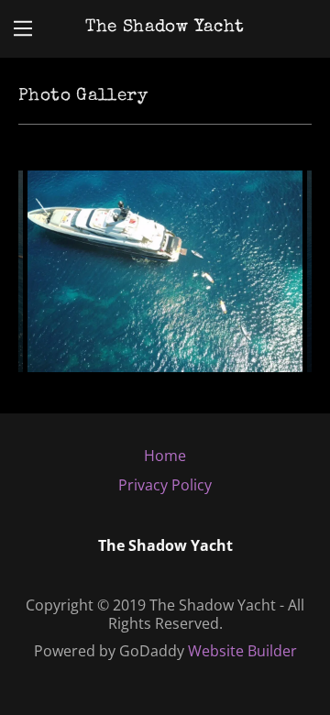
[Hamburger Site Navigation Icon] (23, 28)
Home (165, 456)
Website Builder (242, 651)
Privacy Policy (165, 485)
